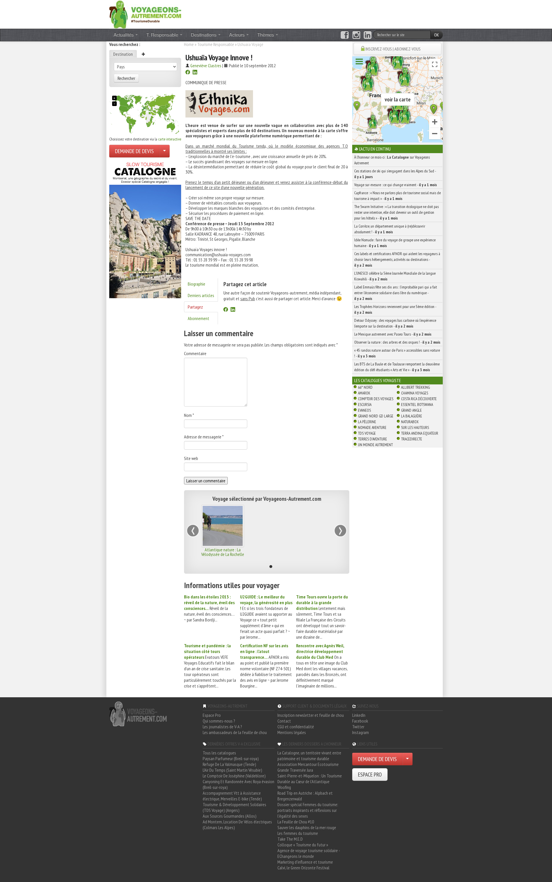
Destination (123, 54)
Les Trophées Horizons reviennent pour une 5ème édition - (395, 309)
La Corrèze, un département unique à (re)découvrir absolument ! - (389, 229)
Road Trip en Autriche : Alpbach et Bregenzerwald (305, 796)
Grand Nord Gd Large (375, 416)
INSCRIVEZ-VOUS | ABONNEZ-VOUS (393, 49)
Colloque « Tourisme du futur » (302, 845)
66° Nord (365, 387)
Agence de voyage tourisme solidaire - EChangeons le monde (308, 853)
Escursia (364, 404)
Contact (284, 721)
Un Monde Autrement (375, 444)
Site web (191, 458)
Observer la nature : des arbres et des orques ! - (397, 342)
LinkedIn (358, 715)
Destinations (204, 34)
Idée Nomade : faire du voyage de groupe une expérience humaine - (395, 242)
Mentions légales (291, 732)
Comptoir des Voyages (375, 398)
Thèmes (266, 34)
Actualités (124, 34)
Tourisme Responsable (215, 44)
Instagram (360, 732)
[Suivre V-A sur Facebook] (344, 35)
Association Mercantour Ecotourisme (308, 764)
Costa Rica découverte (419, 398)
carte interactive (169, 139)
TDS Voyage (367, 433)
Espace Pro (212, 715)
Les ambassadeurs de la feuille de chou (235, 732)
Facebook (360, 721)
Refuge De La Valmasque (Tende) (229, 764)
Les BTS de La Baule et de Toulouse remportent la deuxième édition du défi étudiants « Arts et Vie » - (397, 366)
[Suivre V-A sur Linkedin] (367, 35)
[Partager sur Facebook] (187, 73)
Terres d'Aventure (372, 439)
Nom (189, 415)
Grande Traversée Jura (295, 770)
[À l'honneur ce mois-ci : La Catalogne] (145, 229)
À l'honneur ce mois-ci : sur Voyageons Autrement (392, 160)
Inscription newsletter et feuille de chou (310, 715)
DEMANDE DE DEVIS (134, 151)
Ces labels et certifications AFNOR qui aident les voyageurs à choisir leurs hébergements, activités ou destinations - (397, 259)
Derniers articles (201, 295)
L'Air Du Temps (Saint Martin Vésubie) (232, 770)
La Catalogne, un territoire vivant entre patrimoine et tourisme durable (309, 755)
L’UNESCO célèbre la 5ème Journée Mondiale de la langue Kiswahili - (395, 276)
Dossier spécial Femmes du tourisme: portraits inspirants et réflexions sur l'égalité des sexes (307, 810)
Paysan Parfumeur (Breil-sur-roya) (231, 758)
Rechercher (126, 78)
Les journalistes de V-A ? (222, 726)
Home (189, 44)
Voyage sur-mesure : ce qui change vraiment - (395, 184)
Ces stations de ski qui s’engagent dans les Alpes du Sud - (395, 173)
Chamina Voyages (414, 393)
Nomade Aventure (372, 427)
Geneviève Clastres (205, 65)
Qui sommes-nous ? (219, 721)
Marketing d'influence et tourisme (305, 862)
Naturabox (410, 421)
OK (436, 35)
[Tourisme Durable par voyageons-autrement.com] (145, 14)
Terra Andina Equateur (419, 433)
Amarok (364, 393)
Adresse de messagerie (204, 437)
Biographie (196, 284)
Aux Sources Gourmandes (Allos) (229, 816)
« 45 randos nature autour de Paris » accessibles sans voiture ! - (397, 353)
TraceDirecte (411, 439)
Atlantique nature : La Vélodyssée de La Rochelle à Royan (222, 554)
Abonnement (198, 318)
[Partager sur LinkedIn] (195, 73)
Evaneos (364, 410)
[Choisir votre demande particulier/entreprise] (164, 151)
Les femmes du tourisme (297, 833)
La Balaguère (411, 416)
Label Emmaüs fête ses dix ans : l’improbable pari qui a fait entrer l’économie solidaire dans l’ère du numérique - (395, 292)
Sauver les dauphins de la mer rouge (306, 827)
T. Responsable (162, 34)
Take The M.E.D (290, 839)
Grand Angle (411, 410)
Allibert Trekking (415, 387)
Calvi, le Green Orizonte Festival (303, 868)
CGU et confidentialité (295, 726)
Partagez (195, 307)
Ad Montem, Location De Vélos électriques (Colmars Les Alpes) (237, 824)
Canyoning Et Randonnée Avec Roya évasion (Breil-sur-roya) (238, 784)
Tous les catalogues (219, 753)
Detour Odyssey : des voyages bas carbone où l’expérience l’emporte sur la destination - (395, 323)
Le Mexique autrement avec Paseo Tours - (393, 334)
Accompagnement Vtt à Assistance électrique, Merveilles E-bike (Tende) (232, 796)
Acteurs (237, 34)
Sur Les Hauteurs (415, 427)
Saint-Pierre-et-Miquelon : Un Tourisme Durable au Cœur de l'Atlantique (309, 778)
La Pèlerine (367, 421)
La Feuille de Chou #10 (295, 822)
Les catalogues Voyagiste (377, 380)
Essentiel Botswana (417, 404)
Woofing (284, 787)
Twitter (358, 726)
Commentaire (195, 353)
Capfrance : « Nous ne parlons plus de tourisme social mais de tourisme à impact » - (397, 195)
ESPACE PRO (370, 774)
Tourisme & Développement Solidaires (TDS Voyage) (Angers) (234, 807)
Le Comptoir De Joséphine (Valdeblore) (234, 776)
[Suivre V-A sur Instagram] (356, 35)
